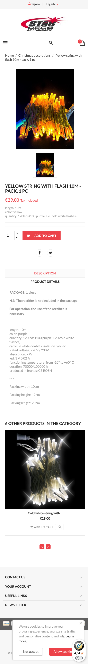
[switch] (79, 658)
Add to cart (45, 235)
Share (39, 253)
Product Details (45, 282)
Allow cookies (63, 652)
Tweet (50, 253)
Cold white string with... (45, 513)
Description (45, 273)
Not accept (30, 652)
